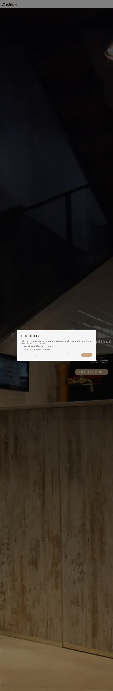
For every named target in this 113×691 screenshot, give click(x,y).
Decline (73, 355)
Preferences (28, 355)
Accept (87, 355)
